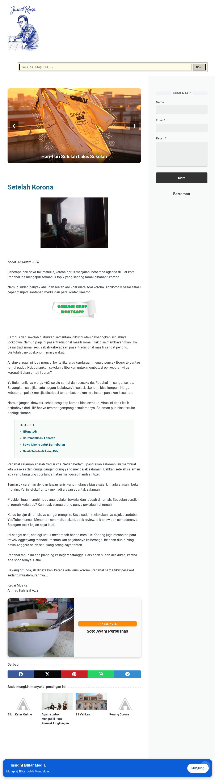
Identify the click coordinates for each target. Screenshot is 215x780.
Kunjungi (198, 768)
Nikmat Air (30, 431)
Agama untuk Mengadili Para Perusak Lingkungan (55, 719)
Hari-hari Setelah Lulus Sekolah (74, 156)
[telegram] (127, 674)
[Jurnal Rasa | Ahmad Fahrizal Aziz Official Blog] (26, 29)
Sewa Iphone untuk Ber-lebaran (44, 444)
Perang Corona (119, 714)
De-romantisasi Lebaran (39, 438)
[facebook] (21, 674)
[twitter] (47, 674)
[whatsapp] (101, 674)
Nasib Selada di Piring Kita (41, 451)
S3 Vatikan (83, 714)
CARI (199, 67)
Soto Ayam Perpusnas (107, 631)
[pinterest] (74, 674)
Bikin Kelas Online (20, 714)
